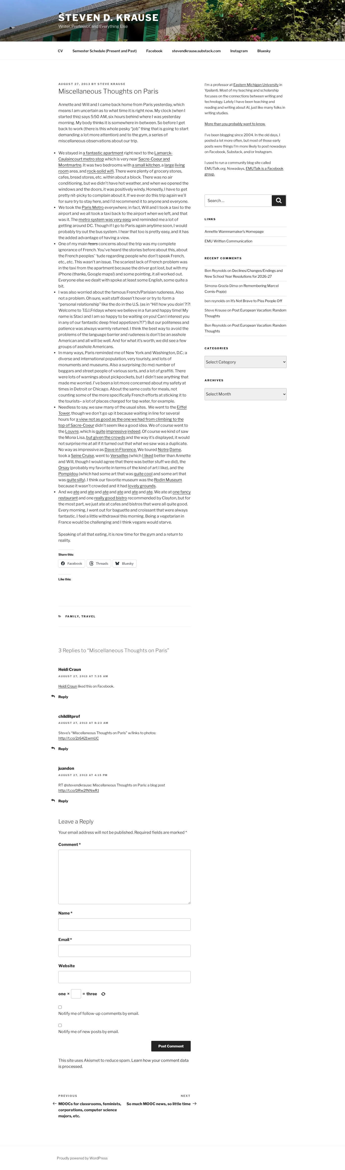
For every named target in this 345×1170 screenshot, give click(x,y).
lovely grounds (142, 485)
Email (65, 939)
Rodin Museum (168, 479)
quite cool (143, 473)
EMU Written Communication (228, 241)
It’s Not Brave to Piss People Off (256, 301)
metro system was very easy (105, 219)
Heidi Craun (69, 669)
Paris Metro (93, 207)
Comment (69, 844)
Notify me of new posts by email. (88, 1031)
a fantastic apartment (103, 153)
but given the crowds (105, 437)
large (169, 165)
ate (76, 492)
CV (60, 51)
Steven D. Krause (108, 17)
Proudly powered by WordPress (82, 1158)
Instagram (239, 51)
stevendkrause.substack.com (196, 51)
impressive (116, 431)
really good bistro (110, 498)
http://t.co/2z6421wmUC (78, 738)
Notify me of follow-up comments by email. (98, 1013)
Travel (88, 616)
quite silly (75, 479)
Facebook (154, 51)
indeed (134, 431)
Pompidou (68, 473)
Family (72, 616)
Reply (63, 697)
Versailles (119, 455)
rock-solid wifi (100, 171)
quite (100, 431)
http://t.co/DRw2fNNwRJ (78, 790)
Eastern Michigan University (256, 84)
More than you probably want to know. (235, 124)
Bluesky (264, 51)
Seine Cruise (82, 455)
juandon (66, 768)
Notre (163, 449)
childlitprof (69, 716)
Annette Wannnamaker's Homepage (234, 231)
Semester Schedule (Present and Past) (104, 51)
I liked (147, 455)
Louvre (72, 431)
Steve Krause (111, 84)
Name (65, 913)
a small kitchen (146, 165)
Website (66, 965)
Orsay (63, 467)
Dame (175, 449)
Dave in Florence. (121, 449)
